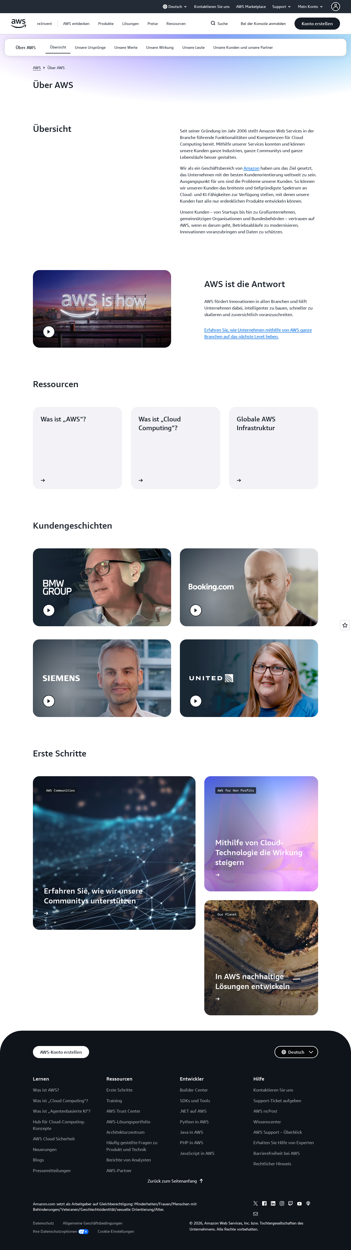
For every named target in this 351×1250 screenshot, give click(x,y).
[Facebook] (264, 1204)
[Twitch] (290, 1204)
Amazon (251, 168)
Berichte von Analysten (128, 1160)
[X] (255, 1204)
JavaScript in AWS (197, 1153)
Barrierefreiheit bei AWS (276, 1153)
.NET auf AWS (193, 1111)
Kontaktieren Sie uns (273, 1090)
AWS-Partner (119, 1170)
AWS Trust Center (123, 1111)
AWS (37, 67)
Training (114, 1100)
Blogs (38, 1160)
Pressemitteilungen (51, 1170)
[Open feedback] (345, 625)
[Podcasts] (308, 1204)
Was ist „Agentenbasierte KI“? (61, 1111)
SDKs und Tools (195, 1100)
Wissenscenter (267, 1121)
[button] (76, 24)
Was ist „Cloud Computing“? (60, 1100)
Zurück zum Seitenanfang (172, 1181)
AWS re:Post (265, 1111)
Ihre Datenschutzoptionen (55, 1231)
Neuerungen (44, 1149)
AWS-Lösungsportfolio (128, 1121)
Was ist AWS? (46, 1090)
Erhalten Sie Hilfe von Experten (283, 1142)
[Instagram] (282, 1204)
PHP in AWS (191, 1142)
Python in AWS (194, 1121)
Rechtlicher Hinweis (272, 1163)
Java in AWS (191, 1132)
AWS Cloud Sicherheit (54, 1138)
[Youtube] (299, 1204)
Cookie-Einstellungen (116, 1231)
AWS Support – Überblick (277, 1132)
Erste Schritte (119, 1090)
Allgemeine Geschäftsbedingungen (92, 1223)
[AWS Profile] (335, 6)
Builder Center (194, 1090)
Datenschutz (43, 1223)
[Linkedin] (273, 1204)
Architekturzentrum (125, 1132)
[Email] (255, 1215)
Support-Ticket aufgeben (277, 1100)
